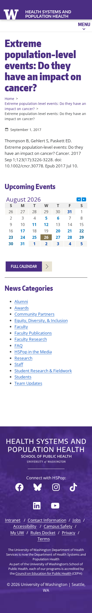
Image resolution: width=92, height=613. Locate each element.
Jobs (77, 520)
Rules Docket (42, 532)
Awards (21, 308)
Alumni (21, 301)
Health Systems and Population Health (48, 14)
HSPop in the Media (33, 352)
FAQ (18, 345)
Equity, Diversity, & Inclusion (41, 320)
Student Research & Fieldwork (43, 370)
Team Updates (28, 383)
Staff (18, 364)
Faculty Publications (33, 333)
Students (22, 377)
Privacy (68, 532)
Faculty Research (30, 339)
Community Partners (34, 314)
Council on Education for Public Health (43, 573)
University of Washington (12, 13)
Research (23, 358)
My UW (17, 532)
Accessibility (24, 526)
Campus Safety (58, 526)
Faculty (21, 326)
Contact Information (47, 520)
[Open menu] (84, 25)
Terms (44, 539)
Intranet (12, 520)
